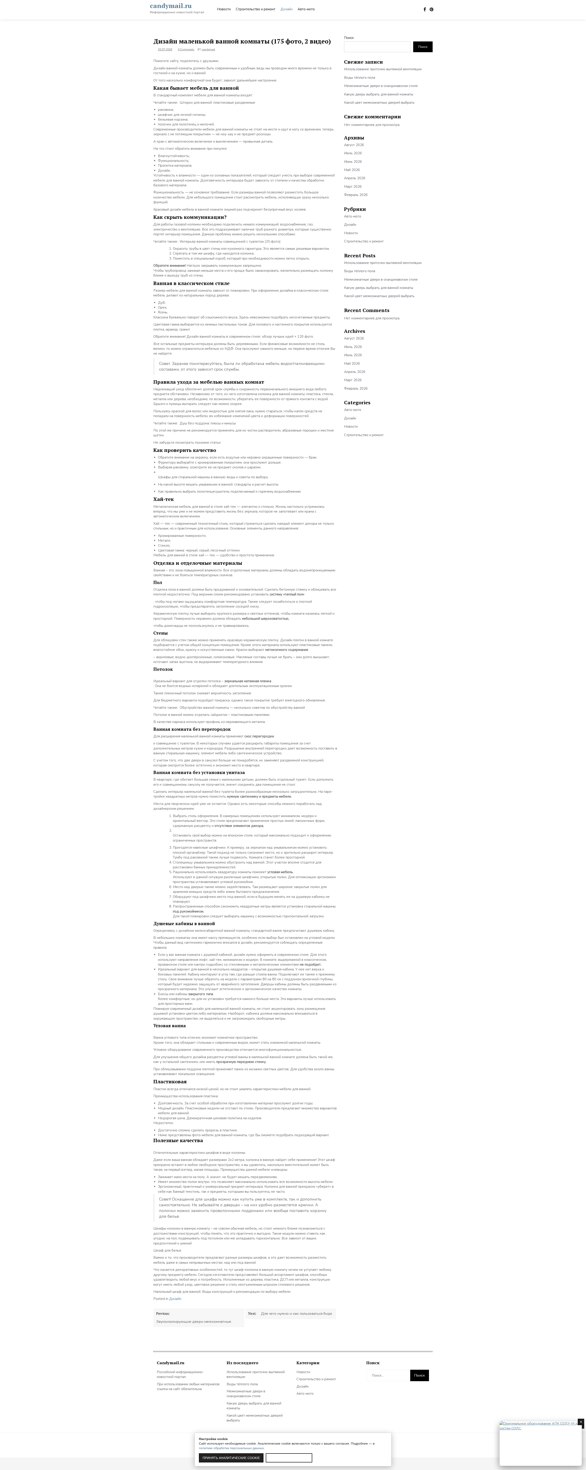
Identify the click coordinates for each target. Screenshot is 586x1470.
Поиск (349, 37)
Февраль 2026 (356, 195)
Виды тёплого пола (359, 77)
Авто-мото (306, 9)
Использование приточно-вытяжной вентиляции (383, 69)
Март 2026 (353, 186)
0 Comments (186, 49)
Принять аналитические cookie (231, 1458)
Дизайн (286, 9)
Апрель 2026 (354, 178)
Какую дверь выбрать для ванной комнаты (378, 94)
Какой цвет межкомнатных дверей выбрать (379, 102)
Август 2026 (354, 145)
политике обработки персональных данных (231, 1448)
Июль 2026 (353, 153)
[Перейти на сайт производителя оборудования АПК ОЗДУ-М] (541, 1443)
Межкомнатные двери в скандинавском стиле (381, 86)
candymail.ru (171, 5)
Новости (224, 9)
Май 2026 (352, 170)
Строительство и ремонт (255, 9)
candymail (208, 49)
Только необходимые (289, 1458)
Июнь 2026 (353, 161)
